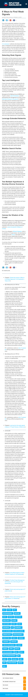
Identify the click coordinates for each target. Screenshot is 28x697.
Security (4, 659)
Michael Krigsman (17, 231)
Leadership (5, 648)
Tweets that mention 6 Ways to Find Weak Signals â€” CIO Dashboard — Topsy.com (15, 279)
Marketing (17, 648)
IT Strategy (19, 645)
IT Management (5, 641)
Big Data (4, 617)
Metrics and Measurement (8, 652)
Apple (15, 609)
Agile (4, 609)
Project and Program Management (9, 655)
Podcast (21, 652)
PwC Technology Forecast (8, 678)
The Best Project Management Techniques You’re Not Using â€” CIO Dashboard (14, 581)
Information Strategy (7, 634)
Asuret (13, 234)
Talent (4, 662)
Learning (11, 648)
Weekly (4, 666)
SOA (9, 659)
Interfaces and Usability (17, 634)
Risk (18, 655)
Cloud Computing (6, 627)
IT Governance (20, 638)
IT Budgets (14, 638)
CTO (12, 627)
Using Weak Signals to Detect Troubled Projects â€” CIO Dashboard (14, 573)
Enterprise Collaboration (18, 631)
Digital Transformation (7, 631)
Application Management (7, 613)
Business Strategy (6, 620)
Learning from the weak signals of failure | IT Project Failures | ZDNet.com (15, 426)
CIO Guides (13, 624)
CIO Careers (14, 620)
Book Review (10, 617)
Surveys (20, 659)
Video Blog (20, 662)
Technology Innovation (12, 662)
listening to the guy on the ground (10, 99)
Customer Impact (18, 627)
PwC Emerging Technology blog (9, 681)
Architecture (16, 613)
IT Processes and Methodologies (8, 645)
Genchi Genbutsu (14, 96)
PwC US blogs (5, 688)
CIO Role (19, 624)
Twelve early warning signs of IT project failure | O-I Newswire (15, 597)
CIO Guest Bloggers (6, 624)
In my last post (5, 44)
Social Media (14, 659)
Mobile (16, 652)
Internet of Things (6, 638)
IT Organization (13, 641)
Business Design (18, 617)
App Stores (9, 609)
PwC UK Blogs (5, 685)
